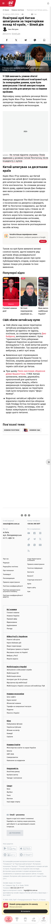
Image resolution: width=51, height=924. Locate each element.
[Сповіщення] (48, 3)
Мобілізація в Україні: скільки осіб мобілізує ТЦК (26, 686)
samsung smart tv (26, 855)
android (10, 848)
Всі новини (12, 609)
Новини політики (18, 10)
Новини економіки (15, 694)
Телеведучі (7, 574)
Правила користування (11, 582)
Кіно (9, 721)
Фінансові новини (14, 703)
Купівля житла (12, 775)
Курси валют (12, 700)
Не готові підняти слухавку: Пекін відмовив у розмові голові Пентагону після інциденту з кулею (25, 157)
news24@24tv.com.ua (11, 524)
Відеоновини (12, 622)
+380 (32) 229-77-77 (17, 888)
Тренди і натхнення (14, 778)
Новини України (13, 616)
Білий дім (16, 34)
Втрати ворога (12, 659)
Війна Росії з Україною (17, 637)
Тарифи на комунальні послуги (19, 707)
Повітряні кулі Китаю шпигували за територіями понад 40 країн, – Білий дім (37, 10)
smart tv (10, 855)
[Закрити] (46, 904)
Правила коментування (35, 564)
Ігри (28, 591)
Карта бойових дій (14, 643)
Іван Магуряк (13, 29)
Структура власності (34, 580)
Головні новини (13, 613)
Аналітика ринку (13, 772)
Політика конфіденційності (13, 586)
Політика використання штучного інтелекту (11, 590)
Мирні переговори (14, 646)
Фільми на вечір (13, 730)
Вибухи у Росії (12, 656)
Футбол (10, 792)
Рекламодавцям (8, 578)
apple (26, 848)
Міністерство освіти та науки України (21, 748)
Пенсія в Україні (13, 713)
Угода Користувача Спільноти (34, 559)
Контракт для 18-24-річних (17, 679)
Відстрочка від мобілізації (17, 683)
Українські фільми (14, 727)
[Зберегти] (44, 40)
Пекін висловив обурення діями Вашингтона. (25, 372)
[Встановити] (25, 908)
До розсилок (15, 833)
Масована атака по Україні (17, 652)
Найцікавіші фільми (14, 724)
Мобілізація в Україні (17, 667)
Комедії (10, 734)
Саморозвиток (12, 757)
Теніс (9, 795)
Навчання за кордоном (16, 761)
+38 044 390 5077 (33, 524)
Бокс (8, 789)
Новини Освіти (13, 745)
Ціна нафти (11, 697)
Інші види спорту (13, 802)
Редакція (6, 563)
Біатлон (10, 799)
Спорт (9, 786)
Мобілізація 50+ (13, 673)
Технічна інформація (34, 568)
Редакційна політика (10, 566)
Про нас (6, 559)
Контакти (30, 572)
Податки (10, 710)
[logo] (10, 3)
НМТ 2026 (10, 754)
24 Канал (6, 10)
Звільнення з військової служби (19, 670)
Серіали (10, 737)
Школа (9, 751)
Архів (29, 584)
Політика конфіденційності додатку (13, 596)
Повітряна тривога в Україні (18, 649)
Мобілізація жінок (14, 676)
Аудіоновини (12, 625)
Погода (9, 629)
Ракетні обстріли (13, 640)
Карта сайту (31, 587)
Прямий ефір (12, 619)
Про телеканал (8, 570)
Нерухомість (12, 768)
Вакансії (30, 576)
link (28, 533)
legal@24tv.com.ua (30, 890)
